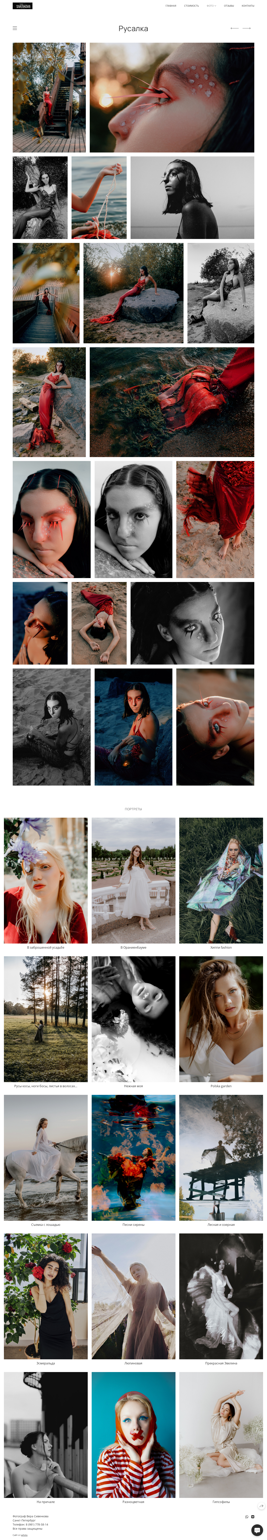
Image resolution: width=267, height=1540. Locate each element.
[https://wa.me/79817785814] (246, 1516)
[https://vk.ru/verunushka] (252, 1516)
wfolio (24, 1535)
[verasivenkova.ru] (22, 6)
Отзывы (229, 5)
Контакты (248, 5)
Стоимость (191, 5)
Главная (171, 5)
